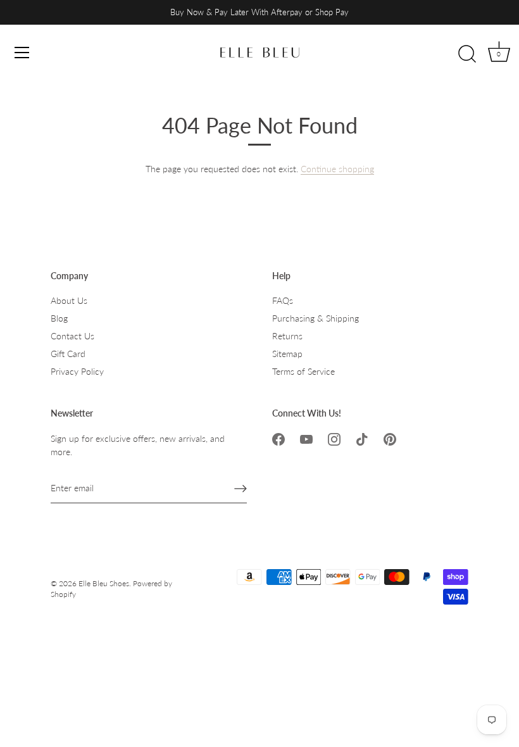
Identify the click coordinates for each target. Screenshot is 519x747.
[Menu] (22, 52)
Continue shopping (337, 168)
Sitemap (287, 353)
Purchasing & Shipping (315, 318)
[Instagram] (334, 438)
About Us (69, 300)
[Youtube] (306, 438)
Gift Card (68, 353)
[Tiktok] (362, 438)
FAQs (282, 300)
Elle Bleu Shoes (103, 583)
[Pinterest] (390, 438)
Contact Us (72, 335)
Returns (287, 335)
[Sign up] (240, 488)
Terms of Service (303, 371)
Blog (59, 318)
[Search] (467, 54)
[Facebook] (278, 438)
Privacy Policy (77, 371)
